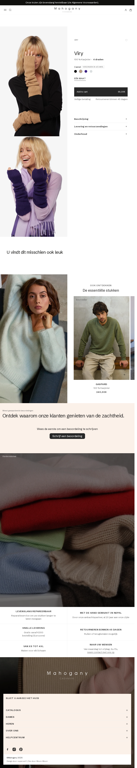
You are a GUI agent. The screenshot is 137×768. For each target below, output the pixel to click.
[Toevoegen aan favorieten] (126, 40)
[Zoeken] (10, 9)
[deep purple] (86, 71)
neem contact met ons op (100, 652)
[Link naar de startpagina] (67, 9)
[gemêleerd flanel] (91, 71)
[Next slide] (127, 344)
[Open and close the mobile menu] (5, 10)
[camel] (80, 71)
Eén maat (80, 78)
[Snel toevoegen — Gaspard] (124, 374)
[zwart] (75, 71)
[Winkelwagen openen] (130, 9)
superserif (22, 761)
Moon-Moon (42, 761)
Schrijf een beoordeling (67, 436)
